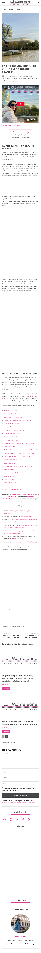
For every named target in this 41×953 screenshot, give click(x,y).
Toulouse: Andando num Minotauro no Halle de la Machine (21, 450)
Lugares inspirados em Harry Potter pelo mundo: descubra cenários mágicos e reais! (18, 678)
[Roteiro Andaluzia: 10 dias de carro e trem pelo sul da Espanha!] (20, 707)
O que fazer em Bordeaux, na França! (31, 636)
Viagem (10, 9)
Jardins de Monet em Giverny (12, 433)
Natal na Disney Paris (10, 483)
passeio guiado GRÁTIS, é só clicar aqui (26, 542)
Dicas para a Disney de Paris (12, 479)
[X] (12, 618)
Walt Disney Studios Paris (11, 486)
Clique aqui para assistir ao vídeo (11, 125)
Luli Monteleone (11, 76)
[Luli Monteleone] (3, 76)
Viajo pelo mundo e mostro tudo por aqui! (20, 944)
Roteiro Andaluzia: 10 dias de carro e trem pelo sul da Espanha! (20, 722)
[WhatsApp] (25, 618)
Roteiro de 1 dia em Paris (11, 437)
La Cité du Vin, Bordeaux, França (20, 135)
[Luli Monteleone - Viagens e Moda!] (20, 2)
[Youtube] (4, 819)
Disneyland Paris (9, 476)
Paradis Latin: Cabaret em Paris (13, 489)
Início (4, 9)
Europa (17, 9)
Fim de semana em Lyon (11, 440)
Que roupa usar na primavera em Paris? (15, 430)
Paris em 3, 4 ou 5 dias (10, 410)
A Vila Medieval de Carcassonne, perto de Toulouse (19, 453)
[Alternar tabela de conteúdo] (28, 132)
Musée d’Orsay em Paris (11, 473)
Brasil (20, 539)
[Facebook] (5, 618)
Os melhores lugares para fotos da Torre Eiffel (17, 420)
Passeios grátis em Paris (11, 414)
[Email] (31, 618)
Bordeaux (6, 626)
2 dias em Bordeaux (10, 463)
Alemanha (5, 684)
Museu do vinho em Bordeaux (22, 137)
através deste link (27, 516)
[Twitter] (29, 819)
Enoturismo (16, 626)
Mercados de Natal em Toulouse (13, 460)
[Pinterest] (18, 618)
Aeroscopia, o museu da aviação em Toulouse (17, 456)
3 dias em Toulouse (9, 446)
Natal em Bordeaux (10, 470)
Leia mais (6, 688)
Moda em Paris (8, 427)
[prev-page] (3, 736)
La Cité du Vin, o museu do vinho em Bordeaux (18, 466)
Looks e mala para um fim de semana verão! (10, 636)
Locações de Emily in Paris (11, 423)
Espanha (5, 727)
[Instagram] (10, 819)
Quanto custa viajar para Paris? (13, 417)
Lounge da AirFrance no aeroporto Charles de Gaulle (19, 443)
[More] (38, 618)
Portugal (13, 539)
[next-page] (6, 736)
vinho (24, 626)
